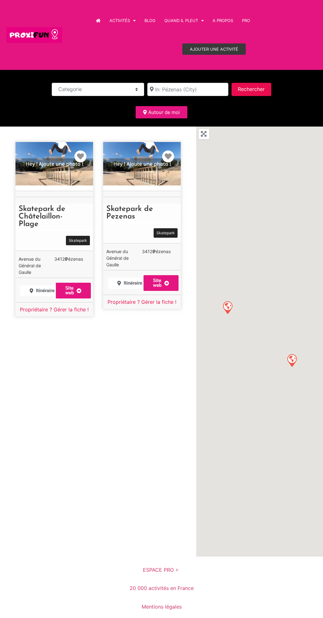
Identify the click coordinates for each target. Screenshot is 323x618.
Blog (150, 20)
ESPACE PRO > (161, 570)
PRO (246, 20)
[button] (73, 290)
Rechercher (254, 89)
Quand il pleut (181, 20)
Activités (119, 20)
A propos (223, 20)
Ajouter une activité (214, 49)
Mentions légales (162, 607)
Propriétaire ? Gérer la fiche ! (54, 309)
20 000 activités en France (162, 588)
